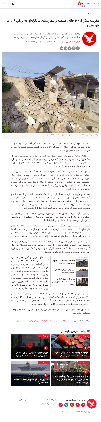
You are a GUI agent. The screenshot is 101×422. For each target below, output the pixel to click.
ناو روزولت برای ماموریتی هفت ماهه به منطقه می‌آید (31, 381)
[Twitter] (70, 48)
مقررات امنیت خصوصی (48, 403)
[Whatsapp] (74, 48)
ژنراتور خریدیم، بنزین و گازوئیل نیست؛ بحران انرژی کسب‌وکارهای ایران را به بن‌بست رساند (71, 379)
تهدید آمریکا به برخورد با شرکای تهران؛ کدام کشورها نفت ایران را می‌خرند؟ (71, 354)
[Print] (61, 48)
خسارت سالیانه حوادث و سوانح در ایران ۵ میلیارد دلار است (63, 262)
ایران (18, 321)
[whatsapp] (61, 405)
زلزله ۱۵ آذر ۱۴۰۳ (46, 321)
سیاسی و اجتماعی (69, 331)
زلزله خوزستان (72, 321)
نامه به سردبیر (24, 399)
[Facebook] (78, 48)
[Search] (13, 4)
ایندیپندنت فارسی (73, 41)
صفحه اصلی (91, 14)
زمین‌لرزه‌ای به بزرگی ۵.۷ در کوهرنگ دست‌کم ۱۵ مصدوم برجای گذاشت (63, 282)
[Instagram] (72, 405)
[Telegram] (66, 405)
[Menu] (4, 4)
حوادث (24, 321)
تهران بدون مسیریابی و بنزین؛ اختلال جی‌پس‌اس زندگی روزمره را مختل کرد (32, 354)
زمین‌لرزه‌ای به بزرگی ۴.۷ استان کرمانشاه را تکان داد (65, 271)
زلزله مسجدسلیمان (59, 321)
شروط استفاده (51, 399)
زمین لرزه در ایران (34, 321)
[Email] (65, 48)
